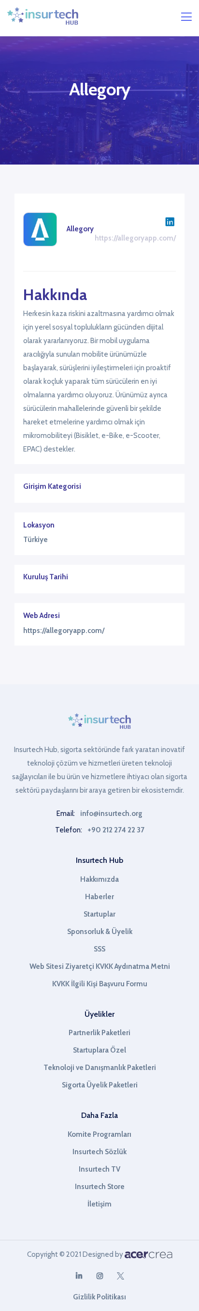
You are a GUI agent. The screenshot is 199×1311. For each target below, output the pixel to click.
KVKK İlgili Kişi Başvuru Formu (99, 983)
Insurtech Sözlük (99, 1151)
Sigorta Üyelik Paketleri (100, 1085)
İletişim (99, 1204)
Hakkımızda (99, 879)
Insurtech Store (100, 1186)
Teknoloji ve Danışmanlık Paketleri (99, 1067)
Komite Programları (99, 1134)
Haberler (99, 896)
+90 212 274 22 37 (115, 830)
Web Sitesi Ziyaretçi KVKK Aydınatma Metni (99, 966)
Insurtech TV (99, 1169)
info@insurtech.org (111, 813)
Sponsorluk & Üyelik (99, 931)
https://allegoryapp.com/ (135, 238)
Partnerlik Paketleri (99, 1032)
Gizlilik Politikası (99, 1297)
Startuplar (99, 914)
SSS (99, 949)
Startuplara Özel (99, 1050)
